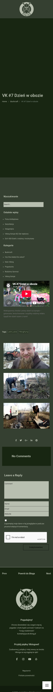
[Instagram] (23, 659)
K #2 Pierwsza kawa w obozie (26, 388)
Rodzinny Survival (12, 272)
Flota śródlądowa (11, 219)
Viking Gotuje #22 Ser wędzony (17, 234)
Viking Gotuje (10, 276)
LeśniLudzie (12, 332)
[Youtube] (30, 659)
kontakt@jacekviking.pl (26, 634)
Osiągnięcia (9, 229)
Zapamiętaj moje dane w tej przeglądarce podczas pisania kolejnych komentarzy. (24, 525)
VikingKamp (23, 332)
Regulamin (26, 671)
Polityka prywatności (26, 676)
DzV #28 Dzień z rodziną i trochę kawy (19, 239)
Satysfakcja (9, 224)
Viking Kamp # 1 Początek (26, 358)
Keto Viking (9, 262)
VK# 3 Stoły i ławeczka (26, 418)
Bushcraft (14, 101)
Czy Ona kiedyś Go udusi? (15, 257)
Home (4, 101)
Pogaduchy (9, 267)
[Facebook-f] (17, 659)
